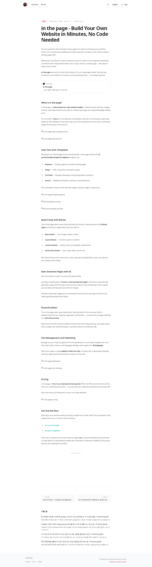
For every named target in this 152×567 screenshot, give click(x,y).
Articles (43, 4)
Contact (39, 562)
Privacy (28, 562)
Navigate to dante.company (117, 562)
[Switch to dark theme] (107, 4)
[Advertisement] (76, 469)
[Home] (25, 4)
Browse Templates (52, 431)
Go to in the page (52, 425)
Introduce (34, 4)
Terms (34, 562)
